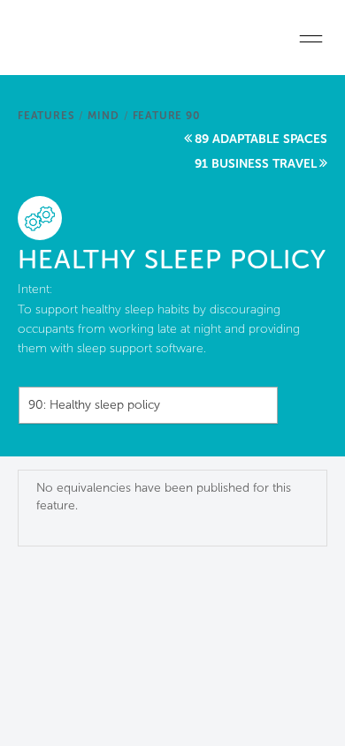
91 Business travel (256, 163)
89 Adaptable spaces (261, 139)
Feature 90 (166, 115)
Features (46, 115)
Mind (103, 115)
